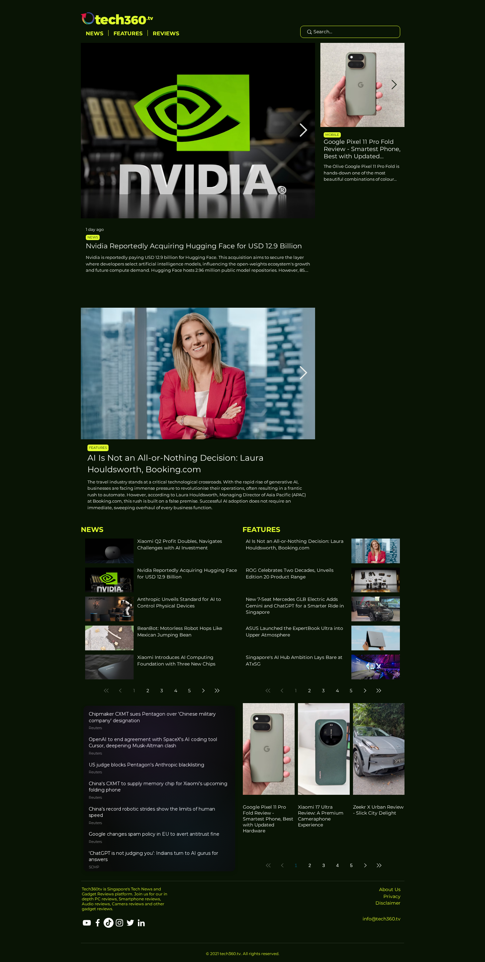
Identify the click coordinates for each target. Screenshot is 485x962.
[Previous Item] (92, 131)
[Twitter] (130, 923)
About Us (390, 889)
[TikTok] (108, 923)
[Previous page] (120, 691)
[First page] (106, 691)
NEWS (92, 237)
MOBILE (332, 135)
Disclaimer (388, 903)
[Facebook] (98, 923)
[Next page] (203, 691)
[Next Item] (303, 131)
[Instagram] (119, 923)
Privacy (392, 896)
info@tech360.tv (382, 919)
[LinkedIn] (141, 923)
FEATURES (98, 448)
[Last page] (217, 691)
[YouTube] (87, 923)
